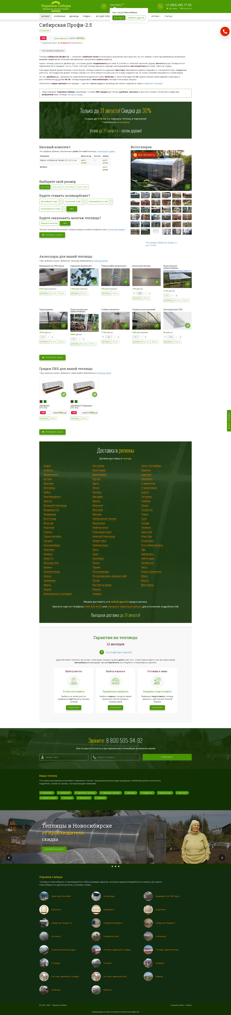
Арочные (183, 792)
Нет (65, 223)
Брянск (48, 501)
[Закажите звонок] (225, 31)
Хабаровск (147, 554)
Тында (145, 523)
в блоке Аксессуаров (116, 229)
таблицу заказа (101, 261)
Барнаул (48, 483)
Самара (96, 593)
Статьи (168, 16)
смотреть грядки (75, 94)
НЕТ (72, 208)
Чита (144, 567)
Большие (68, 798)
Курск (95, 483)
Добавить (44, 293)
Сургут (145, 492)
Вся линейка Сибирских (53, 50)
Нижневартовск (102, 532)
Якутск (145, 580)
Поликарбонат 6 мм (98, 201)
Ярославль (147, 584)
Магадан (97, 496)
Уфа (143, 549)
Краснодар (98, 470)
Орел (95, 554)
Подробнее (73, 707)
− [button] (145, 293)
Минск (96, 501)
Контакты (187, 8)
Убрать (61, 293)
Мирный (97, 505)
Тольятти (147, 509)
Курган (96, 479)
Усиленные (59, 16)
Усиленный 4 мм (73, 201)
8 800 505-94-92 (93, 606)
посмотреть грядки (106, 151)
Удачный (146, 532)
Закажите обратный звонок (125, 606)
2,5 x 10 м (82, 187)
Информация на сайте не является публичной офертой (115, 1012)
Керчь (47, 584)
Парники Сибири (59, 1005)
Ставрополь (148, 483)
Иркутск (48, 558)
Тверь (145, 505)
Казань (48, 567)
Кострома (98, 465)
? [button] (59, 201)
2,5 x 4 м (45, 187)
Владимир (50, 514)
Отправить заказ (53, 235)
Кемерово (50, 580)
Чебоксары (147, 558)
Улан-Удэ (146, 536)
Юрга (144, 576)
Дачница (74, 16)
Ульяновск (147, 540)
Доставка (172, 8)
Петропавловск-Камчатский (109, 576)
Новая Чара (99, 540)
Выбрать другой (136, 17)
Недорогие (148, 792)
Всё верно (119, 17)
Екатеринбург (52, 545)
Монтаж (53, 293)
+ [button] (149, 293)
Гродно (48, 540)
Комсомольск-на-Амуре (58, 593)
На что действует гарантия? (119, 652)
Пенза (96, 562)
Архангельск (51, 474)
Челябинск (147, 562)
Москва (96, 514)
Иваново (49, 549)
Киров (47, 589)
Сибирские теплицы (152, 83)
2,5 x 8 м (70, 187)
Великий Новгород (55, 505)
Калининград (52, 571)
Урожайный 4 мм (49, 201)
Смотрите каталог (54, 849)
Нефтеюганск (100, 527)
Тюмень (146, 527)
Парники (101, 798)
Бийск (47, 492)
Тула (144, 518)
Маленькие (84, 798)
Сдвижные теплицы (86, 792)
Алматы (48, 470)
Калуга (47, 576)
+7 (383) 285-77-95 (179, 5)
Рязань (96, 589)
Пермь (96, 567)
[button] (63, 282)
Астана (48, 479)
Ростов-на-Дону (101, 584)
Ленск (95, 487)
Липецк (96, 492)
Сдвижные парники (111, 792)
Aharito (189, 1005)
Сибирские (65, 792)
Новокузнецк (100, 545)
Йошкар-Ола (51, 562)
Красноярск (99, 474)
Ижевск (48, 554)
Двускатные (165, 792)
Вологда (48, 523)
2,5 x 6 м (57, 187)
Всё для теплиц (104, 16)
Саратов (146, 474)
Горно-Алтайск (52, 536)
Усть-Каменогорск (152, 545)
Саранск (146, 470)
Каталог (45, 16)
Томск (145, 514)
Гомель (48, 532)
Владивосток (51, 509)
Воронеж (49, 527)
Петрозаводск (100, 571)
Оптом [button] (157, 16)
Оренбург (98, 558)
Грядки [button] (88, 16)
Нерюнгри (98, 523)
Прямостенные (49, 798)
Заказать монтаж (49, 223)
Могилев (97, 509)
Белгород (49, 487)
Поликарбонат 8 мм (50, 208)
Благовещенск (52, 496)
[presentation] (9, 857)
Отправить (167, 757)
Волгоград (50, 518)
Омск (95, 549)
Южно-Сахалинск (151, 571)
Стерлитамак (149, 487)
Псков (96, 580)
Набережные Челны (104, 518)
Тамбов (145, 501)
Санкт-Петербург (151, 465)
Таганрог (146, 496)
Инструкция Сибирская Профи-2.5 (161, 242)
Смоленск (147, 479)
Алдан (47, 465)
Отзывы (229, 417)
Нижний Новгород (103, 536)
